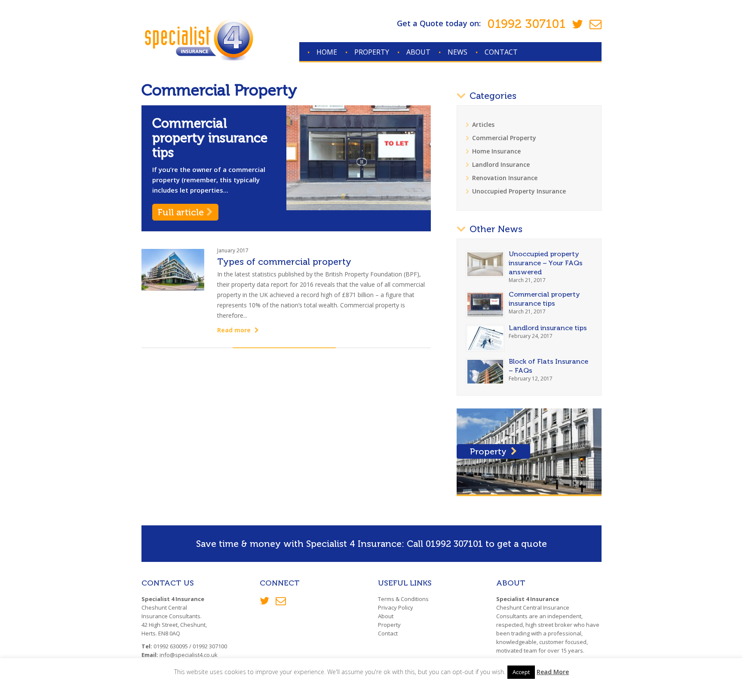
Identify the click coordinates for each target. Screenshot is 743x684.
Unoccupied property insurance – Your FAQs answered (546, 263)
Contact (501, 52)
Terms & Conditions (403, 599)
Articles (483, 124)
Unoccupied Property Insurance (519, 191)
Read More (553, 672)
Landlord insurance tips (548, 328)
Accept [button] (521, 672)
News (457, 52)
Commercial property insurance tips (209, 138)
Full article (182, 212)
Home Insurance (496, 151)
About (418, 52)
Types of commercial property (284, 261)
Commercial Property (504, 138)
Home (326, 52)
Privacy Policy (395, 607)
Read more (234, 330)
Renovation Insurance (504, 178)
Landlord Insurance (501, 164)
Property (371, 52)
